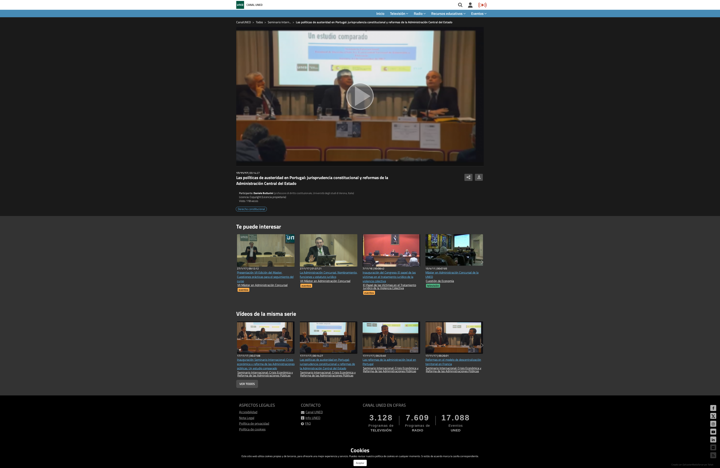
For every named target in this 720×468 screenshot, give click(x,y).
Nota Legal (246, 417)
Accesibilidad (248, 412)
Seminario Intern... (279, 22)
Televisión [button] (398, 13)
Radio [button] (418, 13)
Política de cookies (252, 429)
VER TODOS (247, 384)
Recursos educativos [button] (447, 13)
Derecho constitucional (251, 209)
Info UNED (312, 417)
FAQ (308, 423)
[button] (482, 262)
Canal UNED (314, 412)
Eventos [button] (477, 13)
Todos (259, 22)
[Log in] (470, 5)
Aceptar (360, 463)
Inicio (380, 13)
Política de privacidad (254, 423)
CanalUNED (243, 22)
